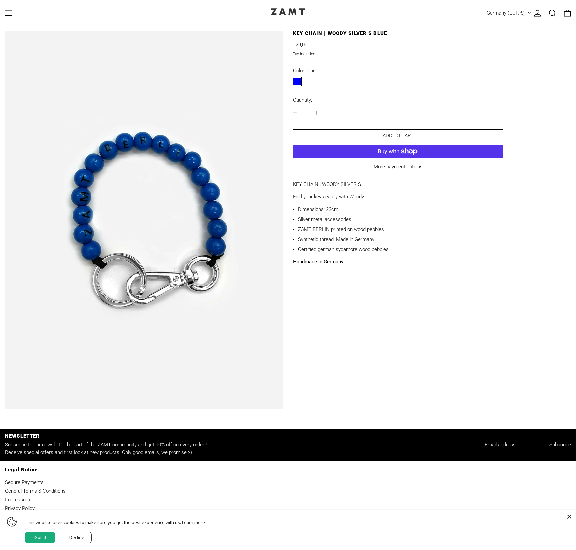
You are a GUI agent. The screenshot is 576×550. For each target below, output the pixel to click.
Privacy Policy (20, 508)
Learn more (193, 522)
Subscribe (560, 445)
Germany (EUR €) (506, 13)
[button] (552, 13)
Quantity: (302, 100)
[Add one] (316, 112)
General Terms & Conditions (35, 491)
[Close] (569, 516)
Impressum (17, 500)
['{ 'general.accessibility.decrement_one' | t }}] (295, 112)
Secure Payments (24, 482)
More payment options (398, 167)
